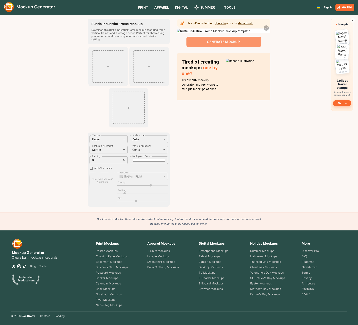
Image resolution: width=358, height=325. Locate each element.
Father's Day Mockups (265, 294)
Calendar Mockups (108, 283)
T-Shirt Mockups (158, 251)
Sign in (328, 7)
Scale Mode (138, 135)
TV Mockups (207, 272)
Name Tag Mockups (109, 305)
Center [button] (96, 150)
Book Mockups (105, 289)
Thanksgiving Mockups (265, 262)
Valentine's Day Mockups (267, 272)
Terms (306, 272)
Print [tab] (143, 7)
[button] (142, 176)
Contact (45, 316)
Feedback (308, 288)
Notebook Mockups (109, 294)
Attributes (308, 283)
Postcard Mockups (108, 272)
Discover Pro (310, 251)
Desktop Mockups (211, 267)
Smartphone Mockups (213, 251)
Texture (96, 135)
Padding (96, 156)
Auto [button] (135, 139)
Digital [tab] (181, 7)
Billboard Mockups (211, 283)
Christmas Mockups (263, 267)
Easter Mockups (261, 283)
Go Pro (347, 7)
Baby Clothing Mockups (163, 267)
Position (124, 172)
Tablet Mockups (209, 256)
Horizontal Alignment (102, 146)
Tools (230, 7)
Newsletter (309, 267)
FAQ (304, 256)
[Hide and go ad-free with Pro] (352, 20)
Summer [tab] (207, 7)
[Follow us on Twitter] (14, 266)
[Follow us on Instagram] (20, 266)
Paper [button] (96, 139)
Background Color (141, 156)
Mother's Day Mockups (265, 289)
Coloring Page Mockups (112, 256)
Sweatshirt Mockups (161, 262)
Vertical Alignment (141, 146)
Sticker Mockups (107, 278)
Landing (60, 316)
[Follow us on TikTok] (25, 266)
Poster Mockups (107, 251)
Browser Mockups (211, 289)
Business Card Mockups (112, 267)
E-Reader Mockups (211, 278)
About (306, 294)
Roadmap (308, 262)
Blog (33, 266)
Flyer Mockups (105, 299)
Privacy (307, 278)
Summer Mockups (262, 251)
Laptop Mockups (210, 262)
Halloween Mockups (263, 256)
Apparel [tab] (161, 7)
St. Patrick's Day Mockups (267, 278)
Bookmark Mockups (109, 262)
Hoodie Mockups (158, 256)
